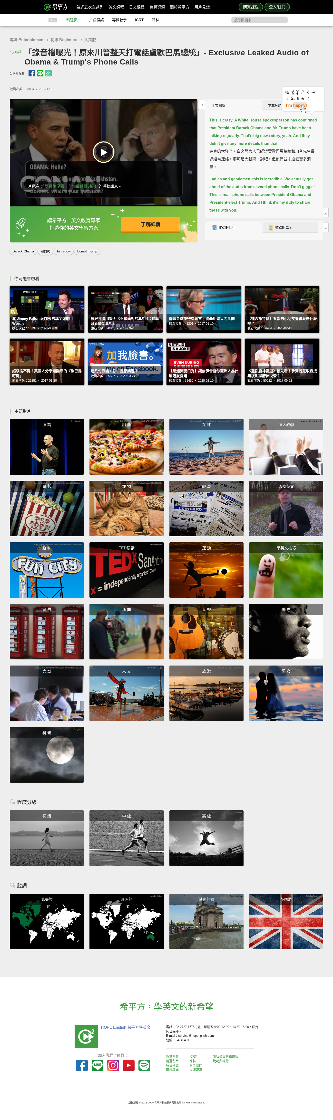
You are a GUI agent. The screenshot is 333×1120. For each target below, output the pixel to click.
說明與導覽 (221, 1061)
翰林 (155, 20)
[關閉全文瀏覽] (325, 212)
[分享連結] (48, 73)
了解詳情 (150, 224)
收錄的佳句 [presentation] (226, 227)
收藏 (18, 52)
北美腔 (90, 40)
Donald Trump (87, 251)
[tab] (234, 105)
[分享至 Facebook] (32, 73)
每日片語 (172, 1065)
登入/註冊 (277, 7)
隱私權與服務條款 (225, 1056)
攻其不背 (172, 1056)
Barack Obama (23, 251)
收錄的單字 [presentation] (283, 227)
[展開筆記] (325, 227)
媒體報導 (195, 1070)
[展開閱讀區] (201, 105)
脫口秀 (45, 251)
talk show (63, 251)
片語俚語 (96, 20)
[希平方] (57, 7)
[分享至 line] (40, 73)
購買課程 (251, 7)
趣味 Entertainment (27, 40)
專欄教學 (119, 20)
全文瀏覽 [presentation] (218, 105)
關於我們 (195, 1065)
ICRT (139, 20)
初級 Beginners (64, 40)
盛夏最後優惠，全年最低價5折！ (69, 186)
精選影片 (73, 20)
